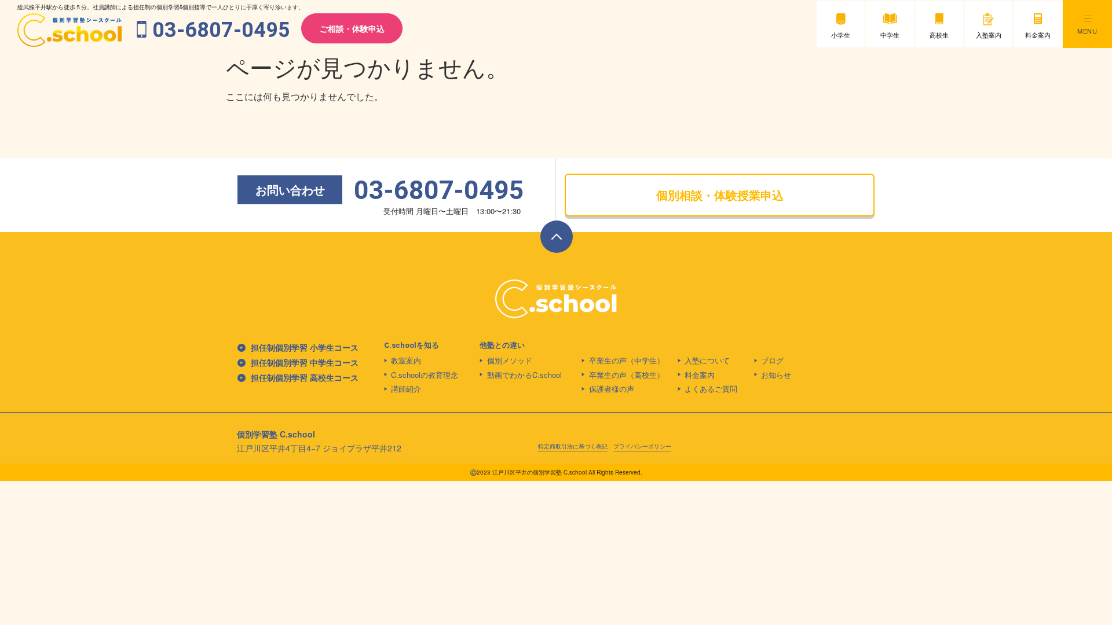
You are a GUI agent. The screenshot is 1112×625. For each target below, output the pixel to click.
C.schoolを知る (411, 345)
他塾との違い (502, 345)
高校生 (939, 34)
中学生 (889, 34)
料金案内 (1038, 34)
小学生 (840, 34)
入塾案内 (988, 34)
